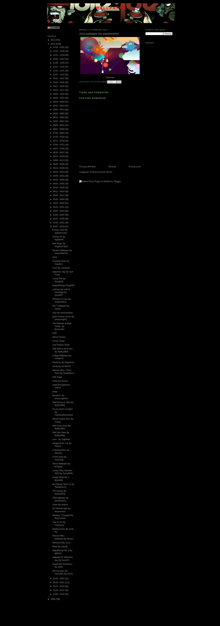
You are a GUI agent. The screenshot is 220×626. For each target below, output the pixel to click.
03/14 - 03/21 (59, 207)
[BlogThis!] (111, 81)
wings (54, 391)
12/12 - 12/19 (59, 55)
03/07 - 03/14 (59, 211)
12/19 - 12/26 (59, 51)
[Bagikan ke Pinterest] (119, 81)
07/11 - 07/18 (59, 141)
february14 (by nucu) (61, 542)
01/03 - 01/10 (59, 594)
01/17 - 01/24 (59, 586)
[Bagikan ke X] (114, 81)
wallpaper (111, 8)
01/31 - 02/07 (59, 578)
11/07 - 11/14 (59, 74)
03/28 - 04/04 (59, 199)
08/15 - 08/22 (59, 121)
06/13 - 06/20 (59, 156)
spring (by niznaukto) (61, 366)
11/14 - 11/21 (59, 71)
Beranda (112, 166)
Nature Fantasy (59, 337)
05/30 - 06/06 (59, 164)
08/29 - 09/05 (59, 113)
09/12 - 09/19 (59, 106)
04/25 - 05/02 (59, 184)
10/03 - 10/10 (59, 94)
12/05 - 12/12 (59, 59)
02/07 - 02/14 (59, 226)
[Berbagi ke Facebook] (117, 81)
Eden (54, 333)
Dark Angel (57, 377)
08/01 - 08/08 (59, 129)
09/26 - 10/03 (59, 98)
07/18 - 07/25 (59, 137)
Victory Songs (58, 341)
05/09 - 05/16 (59, 176)
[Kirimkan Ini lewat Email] (108, 81)
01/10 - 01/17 (59, 590)
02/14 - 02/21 (59, 223)
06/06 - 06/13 (59, 160)
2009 (53, 599)
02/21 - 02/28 (59, 219)
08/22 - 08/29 (59, 117)
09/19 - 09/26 (59, 102)
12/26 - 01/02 (59, 47)
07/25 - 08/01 (59, 133)
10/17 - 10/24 (59, 86)
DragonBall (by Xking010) (63, 285)
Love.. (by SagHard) (61, 439)
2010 (53, 44)
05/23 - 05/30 (59, 168)
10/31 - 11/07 (59, 78)
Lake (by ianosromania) (62, 313)
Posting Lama (135, 166)
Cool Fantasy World (60, 345)
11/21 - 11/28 (59, 67)
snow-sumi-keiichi (60, 381)
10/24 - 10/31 (59, 82)
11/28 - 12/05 (59, 63)
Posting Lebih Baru (87, 166)
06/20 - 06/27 (59, 152)
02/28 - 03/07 (59, 215)
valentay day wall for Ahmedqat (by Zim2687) (61, 292)
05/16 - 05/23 (59, 172)
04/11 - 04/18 (59, 191)
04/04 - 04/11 (59, 195)
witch (54, 257)
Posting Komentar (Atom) (101, 172)
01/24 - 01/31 (59, 582)
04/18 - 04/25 (59, 187)
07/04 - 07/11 (59, 145)
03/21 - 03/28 (59, 203)
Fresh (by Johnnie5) (61, 268)
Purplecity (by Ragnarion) (63, 362)
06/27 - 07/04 (59, 148)
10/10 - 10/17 (59, 90)
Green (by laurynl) (60, 504)
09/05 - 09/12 (59, 110)
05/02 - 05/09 (59, 180)
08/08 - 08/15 (59, 125)
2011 (53, 40)
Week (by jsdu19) (59, 546)
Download (110, 77)
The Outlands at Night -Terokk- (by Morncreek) (62, 326)
